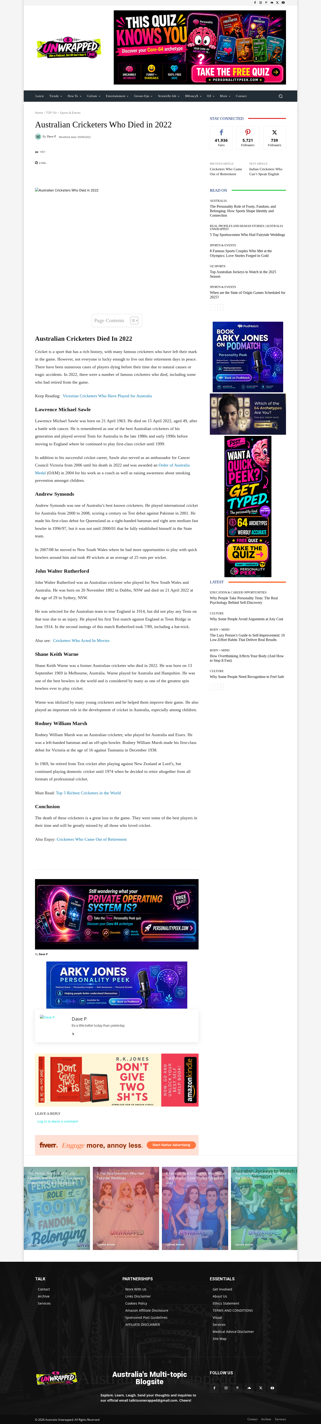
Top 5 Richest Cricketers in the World (88, 793)
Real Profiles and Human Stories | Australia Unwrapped (246, 227)
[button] (280, 95)
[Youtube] (283, 3)
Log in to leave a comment (57, 1121)
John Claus (34, 1244)
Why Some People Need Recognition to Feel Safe (247, 677)
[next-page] (220, 307)
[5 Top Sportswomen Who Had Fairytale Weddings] (126, 1208)
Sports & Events (70, 113)
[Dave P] (39, 137)
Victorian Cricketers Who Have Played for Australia (107, 396)
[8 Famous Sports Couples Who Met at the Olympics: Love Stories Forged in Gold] (195, 1208)
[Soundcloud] (272, 3)
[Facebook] (255, 3)
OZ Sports (217, 266)
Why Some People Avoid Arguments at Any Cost (246, 619)
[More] (147, 176)
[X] (277, 3)
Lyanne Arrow (106, 1244)
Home (39, 113)
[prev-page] (213, 307)
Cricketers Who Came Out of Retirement (92, 839)
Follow (248, 130)
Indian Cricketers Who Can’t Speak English (265, 171)
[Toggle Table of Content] (132, 320)
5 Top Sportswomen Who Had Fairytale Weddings (247, 235)
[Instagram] (260, 3)
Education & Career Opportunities (238, 592)
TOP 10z (51, 113)
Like (221, 130)
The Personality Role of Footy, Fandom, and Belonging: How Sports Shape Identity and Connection (243, 210)
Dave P (51, 136)
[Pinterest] (266, 3)
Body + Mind (219, 629)
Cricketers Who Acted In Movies (81, 640)
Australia (218, 200)
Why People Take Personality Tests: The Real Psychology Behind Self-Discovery (244, 600)
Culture (217, 613)
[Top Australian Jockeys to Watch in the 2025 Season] (264, 1208)
